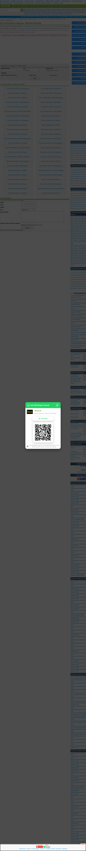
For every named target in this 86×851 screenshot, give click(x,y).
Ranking (64, 848)
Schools (42, 848)
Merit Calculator (56, 848)
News (28, 848)
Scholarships (35, 848)
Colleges (48, 848)
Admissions (22, 848)
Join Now (44, 418)
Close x (83, 844)
